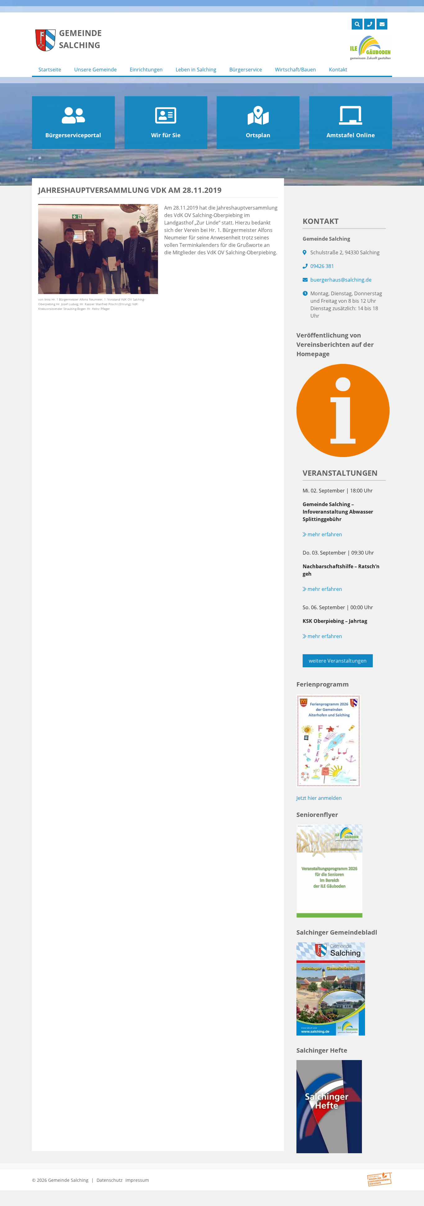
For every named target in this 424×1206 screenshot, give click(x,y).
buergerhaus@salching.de (341, 279)
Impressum (137, 1180)
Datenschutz (110, 1180)
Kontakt (338, 69)
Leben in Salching (196, 69)
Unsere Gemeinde (95, 69)
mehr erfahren (324, 534)
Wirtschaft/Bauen (295, 69)
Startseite (49, 69)
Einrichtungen (146, 69)
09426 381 (322, 266)
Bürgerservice (245, 69)
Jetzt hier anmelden (319, 798)
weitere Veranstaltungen (338, 660)
